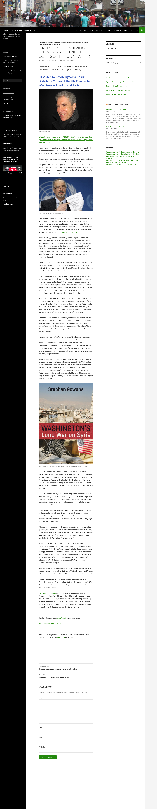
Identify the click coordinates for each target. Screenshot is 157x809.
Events (91, 30)
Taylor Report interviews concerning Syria (54, 676)
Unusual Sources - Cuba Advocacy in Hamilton (122, 152)
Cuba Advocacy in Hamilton (116, 109)
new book (61, 637)
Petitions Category (12, 134)
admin (55, 61)
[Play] (6, 173)
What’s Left (61, 618)
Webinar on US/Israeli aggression (118, 90)
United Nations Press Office (71, 232)
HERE (8, 103)
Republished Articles (62, 42)
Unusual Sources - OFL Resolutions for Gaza (121, 164)
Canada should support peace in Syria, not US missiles (58, 667)
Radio (126, 30)
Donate (107, 30)
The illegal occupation (47, 593)
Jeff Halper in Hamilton (10, 56)
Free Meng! (134, 30)
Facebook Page (8, 66)
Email (41, 737)
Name (41, 728)
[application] (12, 170)
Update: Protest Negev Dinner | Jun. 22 (120, 82)
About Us (83, 30)
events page (8, 73)
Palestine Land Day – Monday (116, 94)
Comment (43, 698)
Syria (82, 42)
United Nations (54, 44)
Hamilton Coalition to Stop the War (19, 30)
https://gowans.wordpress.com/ (51, 623)
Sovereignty (75, 42)
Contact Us (117, 30)
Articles (99, 30)
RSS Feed (6, 186)
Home (75, 30)
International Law (46, 42)
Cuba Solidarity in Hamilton (116, 127)
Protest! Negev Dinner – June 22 (117, 86)
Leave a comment (67, 61)
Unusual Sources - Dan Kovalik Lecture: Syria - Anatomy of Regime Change (122, 161)
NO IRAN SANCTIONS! (10, 130)
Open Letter (12, 122)
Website (42, 747)
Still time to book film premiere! (117, 78)
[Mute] (19, 173)
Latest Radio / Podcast (118, 105)
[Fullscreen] (21, 173)
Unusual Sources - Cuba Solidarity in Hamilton (122, 154)
